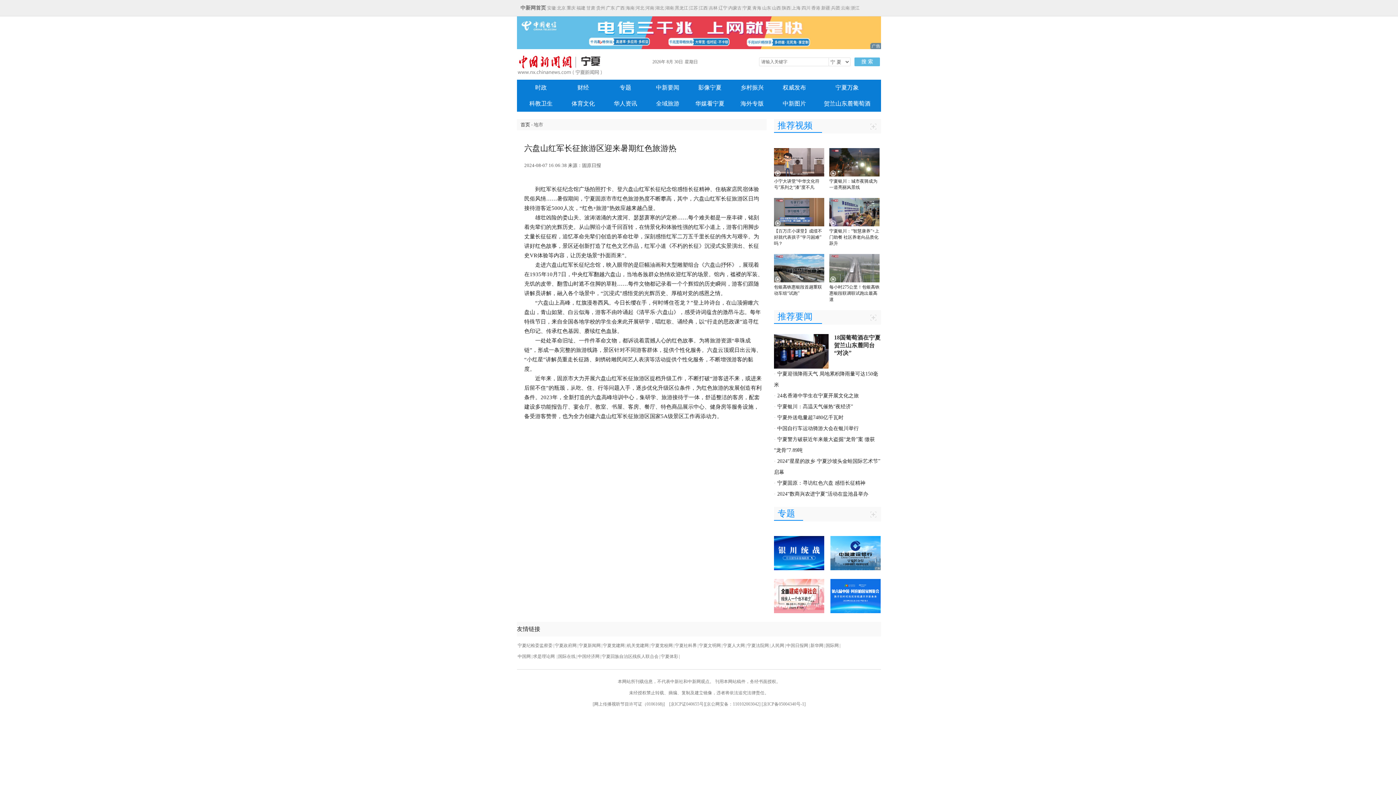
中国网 (524, 656)
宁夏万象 (847, 87)
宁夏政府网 (566, 645)
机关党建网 (638, 645)
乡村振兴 (752, 87)
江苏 (693, 8)
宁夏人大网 (734, 645)
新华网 (817, 645)
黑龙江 (681, 8)
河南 (649, 8)
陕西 (786, 8)
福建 (581, 8)
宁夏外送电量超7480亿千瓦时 (810, 417)
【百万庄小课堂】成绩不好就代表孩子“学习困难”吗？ (798, 237)
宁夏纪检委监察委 (535, 645)
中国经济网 (589, 656)
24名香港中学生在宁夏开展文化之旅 (818, 395)
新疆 (825, 8)
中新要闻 (667, 87)
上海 (796, 8)
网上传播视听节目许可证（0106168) (628, 704)
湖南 (669, 8)
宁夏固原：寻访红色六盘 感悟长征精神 (821, 483)
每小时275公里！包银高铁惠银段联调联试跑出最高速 (854, 293)
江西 (703, 8)
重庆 (571, 8)
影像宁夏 (710, 87)
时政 (541, 87)
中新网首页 (533, 8)
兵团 (835, 8)
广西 (620, 8)
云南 (845, 8)
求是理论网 (544, 656)
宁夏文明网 (710, 645)
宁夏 (747, 8)
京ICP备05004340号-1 (783, 704)
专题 (625, 87)
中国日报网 (797, 645)
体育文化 (583, 103)
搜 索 (867, 61)
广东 (610, 8)
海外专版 (752, 103)
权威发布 (794, 87)
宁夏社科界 (686, 645)
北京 (561, 8)
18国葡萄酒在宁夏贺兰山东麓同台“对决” (857, 345)
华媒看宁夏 (709, 103)
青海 (757, 8)
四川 (806, 8)
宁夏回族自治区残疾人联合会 (630, 656)
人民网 (777, 645)
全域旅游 (667, 103)
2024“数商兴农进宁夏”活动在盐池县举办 (822, 494)
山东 (766, 8)
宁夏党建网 (614, 645)
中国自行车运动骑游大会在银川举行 (818, 428)
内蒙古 (735, 8)
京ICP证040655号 (687, 704)
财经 (583, 87)
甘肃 (591, 8)
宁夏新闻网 (590, 645)
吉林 (713, 8)
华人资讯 (625, 103)
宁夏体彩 (669, 656)
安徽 (551, 8)
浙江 (855, 8)
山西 (776, 8)
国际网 (832, 645)
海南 (630, 8)
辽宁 (723, 8)
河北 (640, 8)
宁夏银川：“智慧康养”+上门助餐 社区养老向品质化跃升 (854, 237)
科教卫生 (541, 103)
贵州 (600, 8)
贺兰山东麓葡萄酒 (847, 103)
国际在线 (567, 656)
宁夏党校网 (662, 645)
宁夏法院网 (758, 645)
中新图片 (794, 103)
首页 (525, 124)
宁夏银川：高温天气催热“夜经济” (815, 406)
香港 (815, 8)
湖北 (659, 8)
